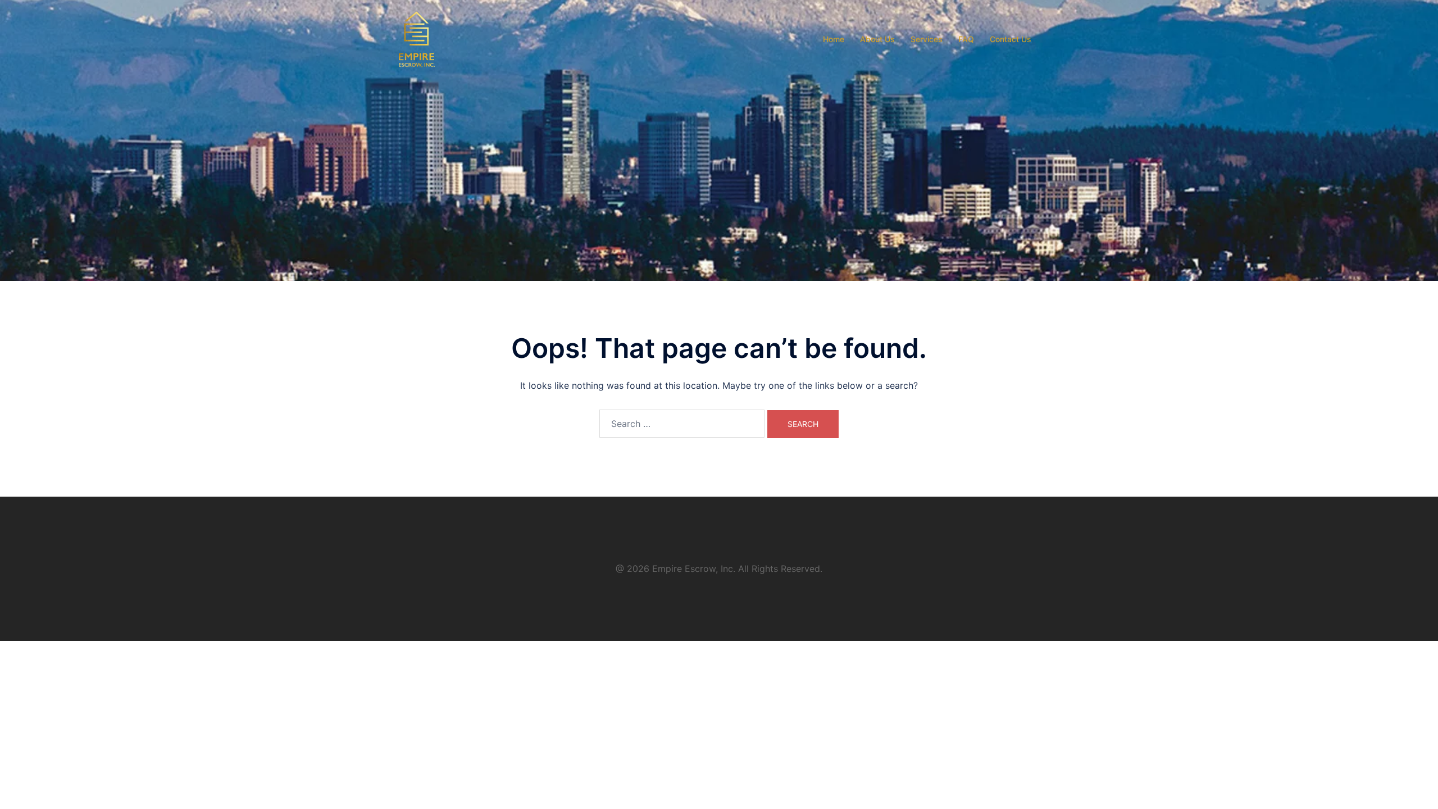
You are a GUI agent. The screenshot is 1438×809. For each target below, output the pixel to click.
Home (833, 39)
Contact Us (1010, 39)
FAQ (966, 39)
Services (927, 39)
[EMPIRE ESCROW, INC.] (417, 38)
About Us (877, 39)
